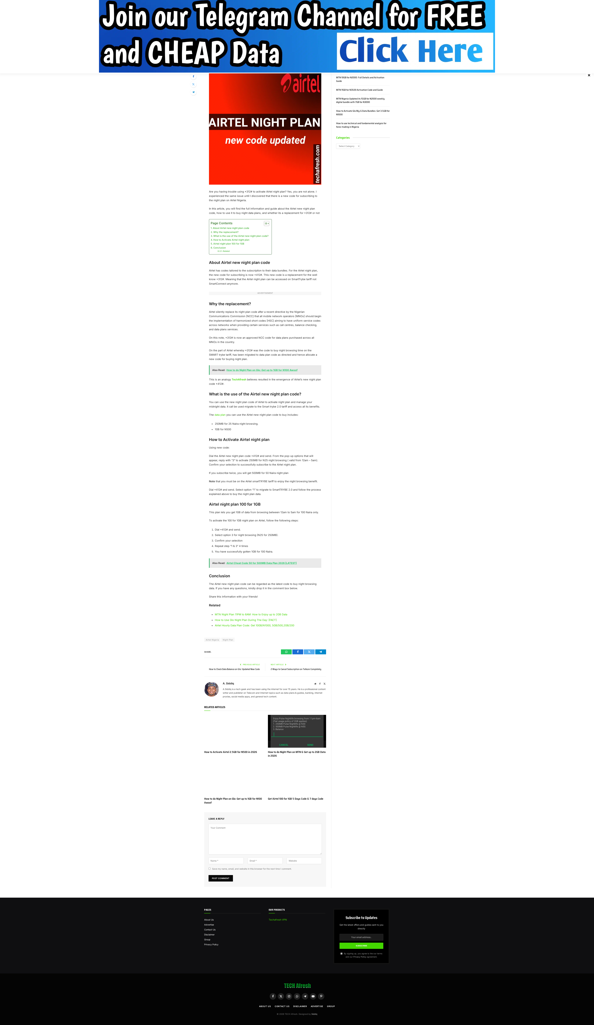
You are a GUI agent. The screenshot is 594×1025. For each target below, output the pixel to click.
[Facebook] (193, 76)
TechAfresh (239, 379)
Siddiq (314, 1014)
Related (226, 251)
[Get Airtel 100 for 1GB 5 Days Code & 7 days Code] (297, 778)
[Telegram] (193, 92)
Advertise (209, 924)
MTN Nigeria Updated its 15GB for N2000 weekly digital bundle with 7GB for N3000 (360, 100)
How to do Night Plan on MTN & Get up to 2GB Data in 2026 (297, 754)
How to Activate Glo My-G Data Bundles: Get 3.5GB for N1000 (363, 112)
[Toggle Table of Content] (265, 223)
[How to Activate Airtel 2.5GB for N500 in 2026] (233, 731)
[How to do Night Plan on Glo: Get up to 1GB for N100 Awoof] (233, 778)
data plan (220, 414)
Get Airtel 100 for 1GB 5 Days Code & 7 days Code (295, 799)
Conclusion (219, 247)
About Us (209, 919)
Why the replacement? (226, 232)
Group (207, 939)
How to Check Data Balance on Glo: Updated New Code (234, 669)
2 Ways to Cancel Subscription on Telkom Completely (296, 669)
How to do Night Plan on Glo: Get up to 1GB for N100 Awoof (233, 800)
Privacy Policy (211, 944)
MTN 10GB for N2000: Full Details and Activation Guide (360, 79)
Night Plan (228, 640)
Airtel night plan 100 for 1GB (228, 243)
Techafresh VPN (278, 919)
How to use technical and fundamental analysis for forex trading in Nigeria (361, 125)
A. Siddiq (228, 683)
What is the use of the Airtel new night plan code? (241, 235)
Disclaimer (209, 934)
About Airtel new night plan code (231, 228)
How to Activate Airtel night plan (231, 239)
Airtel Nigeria (212, 640)
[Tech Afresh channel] (297, 36)
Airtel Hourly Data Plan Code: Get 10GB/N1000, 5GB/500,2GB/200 (254, 625)
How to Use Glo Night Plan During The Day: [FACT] (246, 620)
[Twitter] (193, 84)
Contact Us (209, 929)
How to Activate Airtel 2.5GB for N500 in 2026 (230, 752)
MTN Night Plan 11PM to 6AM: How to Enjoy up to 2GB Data (251, 614)
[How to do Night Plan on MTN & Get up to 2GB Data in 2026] (297, 731)
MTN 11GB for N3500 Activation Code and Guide (359, 90)
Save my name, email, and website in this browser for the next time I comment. (252, 868)
